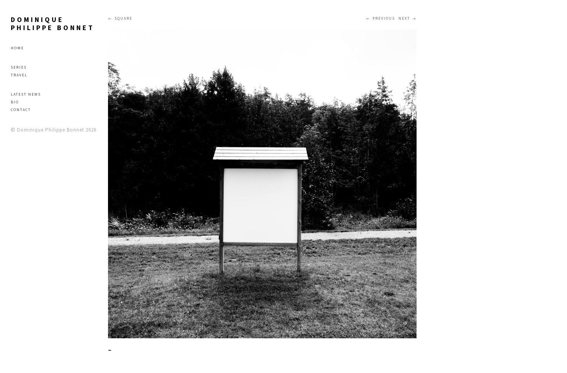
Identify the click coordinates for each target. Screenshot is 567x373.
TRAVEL (19, 75)
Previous (384, 18)
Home (17, 48)
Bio (15, 102)
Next (404, 18)
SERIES (19, 67)
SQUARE (123, 18)
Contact (21, 109)
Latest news (26, 94)
